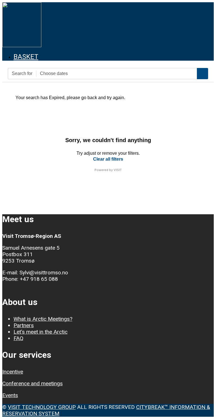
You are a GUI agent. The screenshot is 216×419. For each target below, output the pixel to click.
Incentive (12, 371)
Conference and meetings (32, 383)
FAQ (18, 338)
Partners (24, 325)
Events (10, 395)
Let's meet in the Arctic (41, 332)
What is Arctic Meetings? (43, 319)
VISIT (118, 170)
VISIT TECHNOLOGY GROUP (42, 407)
